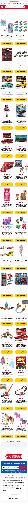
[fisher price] (14, 3)
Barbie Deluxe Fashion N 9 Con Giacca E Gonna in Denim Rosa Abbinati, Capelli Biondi (21, 261)
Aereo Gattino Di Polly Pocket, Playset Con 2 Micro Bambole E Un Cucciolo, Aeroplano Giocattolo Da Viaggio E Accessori (7, 233)
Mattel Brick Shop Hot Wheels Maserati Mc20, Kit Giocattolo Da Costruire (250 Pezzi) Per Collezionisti (7, 149)
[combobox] (15, 6)
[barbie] (5, 3)
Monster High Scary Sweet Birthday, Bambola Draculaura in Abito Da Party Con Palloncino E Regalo (7, 121)
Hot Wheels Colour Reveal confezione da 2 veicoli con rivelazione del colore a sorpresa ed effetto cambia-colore (7, 317)
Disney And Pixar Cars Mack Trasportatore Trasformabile (7, 177)
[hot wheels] (9, 3)
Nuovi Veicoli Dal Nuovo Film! (21, 36)
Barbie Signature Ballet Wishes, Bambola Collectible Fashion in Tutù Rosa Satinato (7, 205)
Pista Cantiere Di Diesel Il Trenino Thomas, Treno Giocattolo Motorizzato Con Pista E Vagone (6, 345)
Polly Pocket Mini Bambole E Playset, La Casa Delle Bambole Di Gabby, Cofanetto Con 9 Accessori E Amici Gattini (7, 36)
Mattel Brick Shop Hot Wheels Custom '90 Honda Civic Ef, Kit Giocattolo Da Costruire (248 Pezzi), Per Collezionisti (7, 93)
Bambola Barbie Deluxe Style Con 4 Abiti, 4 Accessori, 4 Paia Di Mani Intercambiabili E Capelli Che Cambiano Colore (7, 373)
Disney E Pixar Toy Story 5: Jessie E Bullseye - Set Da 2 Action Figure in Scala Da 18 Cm (21, 177)
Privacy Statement (20, 482)
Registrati (22, 467)
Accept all (14, 494)
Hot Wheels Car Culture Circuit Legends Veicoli (21, 64)
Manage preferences (14, 498)
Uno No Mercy (21, 372)
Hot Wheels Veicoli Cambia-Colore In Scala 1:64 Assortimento (21, 121)
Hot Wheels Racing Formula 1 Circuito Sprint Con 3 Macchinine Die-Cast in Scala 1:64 (21, 401)
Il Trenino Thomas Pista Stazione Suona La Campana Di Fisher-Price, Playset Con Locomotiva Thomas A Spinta (21, 317)
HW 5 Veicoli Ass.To (7, 288)
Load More (14, 445)
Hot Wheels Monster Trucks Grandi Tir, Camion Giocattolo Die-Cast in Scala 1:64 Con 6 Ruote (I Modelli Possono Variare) (21, 289)
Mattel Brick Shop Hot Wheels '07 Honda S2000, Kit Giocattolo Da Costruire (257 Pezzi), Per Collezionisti (21, 93)
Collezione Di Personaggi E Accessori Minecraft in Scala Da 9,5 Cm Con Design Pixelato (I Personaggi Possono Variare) (21, 233)
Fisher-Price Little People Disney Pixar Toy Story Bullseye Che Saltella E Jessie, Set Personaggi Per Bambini (21, 205)
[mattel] (1, 3)
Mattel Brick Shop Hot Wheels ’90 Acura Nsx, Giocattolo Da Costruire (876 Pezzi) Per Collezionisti (21, 345)
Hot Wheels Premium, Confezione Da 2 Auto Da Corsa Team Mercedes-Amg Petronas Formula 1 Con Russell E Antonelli (21, 149)
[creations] (19, 3)
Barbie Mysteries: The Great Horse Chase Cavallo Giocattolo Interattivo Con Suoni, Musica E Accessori (7, 429)
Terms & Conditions (9, 485)
